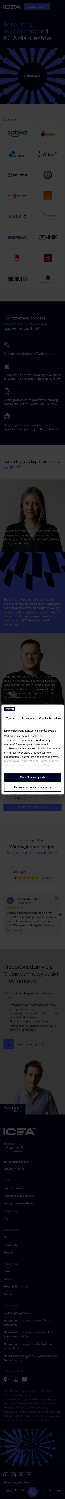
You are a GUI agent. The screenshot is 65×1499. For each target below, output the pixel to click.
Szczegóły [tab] (27, 718)
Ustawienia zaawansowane (30, 787)
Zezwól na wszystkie (32, 777)
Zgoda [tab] (10, 718)
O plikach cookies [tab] (50, 718)
